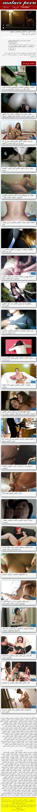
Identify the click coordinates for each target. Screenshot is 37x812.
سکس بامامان (32, 782)
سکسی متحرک (27, 759)
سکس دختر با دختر (14, 795)
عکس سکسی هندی (15, 744)
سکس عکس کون (26, 778)
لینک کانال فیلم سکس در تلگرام (12, 786)
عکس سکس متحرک (30, 731)
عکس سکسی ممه (27, 744)
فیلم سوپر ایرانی (31, 775)
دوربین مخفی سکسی (16, 760)
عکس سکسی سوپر (7, 741)
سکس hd (9, 785)
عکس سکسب (15, 733)
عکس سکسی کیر (31, 747)
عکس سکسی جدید (28, 737)
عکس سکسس (5, 733)
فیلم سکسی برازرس (30, 764)
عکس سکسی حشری (14, 737)
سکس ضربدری (32, 752)
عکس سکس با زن (11, 788)
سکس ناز (17, 765)
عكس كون (8, 726)
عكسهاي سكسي (32, 728)
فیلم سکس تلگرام (16, 759)
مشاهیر (31, 46)
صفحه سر (25, 7)
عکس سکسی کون (8, 746)
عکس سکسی (14, 757)
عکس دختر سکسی (6, 728)
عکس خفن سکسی (31, 783)
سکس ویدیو (12, 773)
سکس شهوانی (24, 755)
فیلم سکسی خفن (19, 783)
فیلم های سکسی (23, 788)
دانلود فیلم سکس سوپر (21, 777)
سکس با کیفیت (15, 790)
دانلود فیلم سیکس (10, 724)
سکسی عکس (5, 2)
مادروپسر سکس (22, 782)
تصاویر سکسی (29, 719)
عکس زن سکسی (31, 729)
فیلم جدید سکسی (19, 767)
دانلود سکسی (26, 770)
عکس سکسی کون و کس (26, 772)
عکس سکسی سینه (31, 742)
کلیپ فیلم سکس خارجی (9, 782)
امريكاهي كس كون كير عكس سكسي (25, 718)
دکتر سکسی (29, 767)
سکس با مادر (15, 755)
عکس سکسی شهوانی (17, 742)
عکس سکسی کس (21, 746)
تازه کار (11, 49)
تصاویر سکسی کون (21, 752)
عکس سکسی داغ (9, 739)
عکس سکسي (33, 734)
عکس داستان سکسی (19, 728)
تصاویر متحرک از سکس (10, 780)
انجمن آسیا (12, 42)
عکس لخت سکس (11, 754)
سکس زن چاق (27, 760)
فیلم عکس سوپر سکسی (20, 785)
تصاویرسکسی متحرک (10, 721)
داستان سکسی (26, 791)
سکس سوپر (32, 785)
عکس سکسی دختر (31, 741)
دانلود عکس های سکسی (20, 723)
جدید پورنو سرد (16, 8)
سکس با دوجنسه (25, 795)
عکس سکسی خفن (21, 739)
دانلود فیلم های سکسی (25, 780)
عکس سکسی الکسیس (21, 734)
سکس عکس (25, 726)
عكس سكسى (16, 726)
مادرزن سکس (25, 765)
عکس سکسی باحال (20, 736)
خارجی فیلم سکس (8, 762)
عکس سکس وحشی (17, 731)
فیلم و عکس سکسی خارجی (28, 757)
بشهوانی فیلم (33, 788)
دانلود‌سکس (4, 773)
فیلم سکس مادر (20, 762)
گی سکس (4, 795)
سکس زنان (6, 755)
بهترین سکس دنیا (16, 770)
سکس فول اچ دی (31, 762)
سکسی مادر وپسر (22, 773)
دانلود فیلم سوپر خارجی (24, 724)
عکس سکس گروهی (27, 733)
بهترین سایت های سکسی (17, 775)
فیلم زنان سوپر (25, 790)
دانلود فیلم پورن (18, 793)
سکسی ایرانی (28, 793)
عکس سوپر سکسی (20, 729)
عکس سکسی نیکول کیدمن (17, 46)
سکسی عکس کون (11, 772)
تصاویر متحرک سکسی (25, 721)
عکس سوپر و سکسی (24, 754)
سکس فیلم (5, 760)
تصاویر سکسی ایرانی (17, 719)
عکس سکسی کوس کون (14, 768)
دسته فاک (6, 7)
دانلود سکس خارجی (6, 783)
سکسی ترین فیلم (15, 778)
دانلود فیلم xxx (27, 768)
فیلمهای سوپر (9, 764)
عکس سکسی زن (19, 741)
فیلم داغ (34, 768)
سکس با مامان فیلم (8, 767)
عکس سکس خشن (7, 729)
